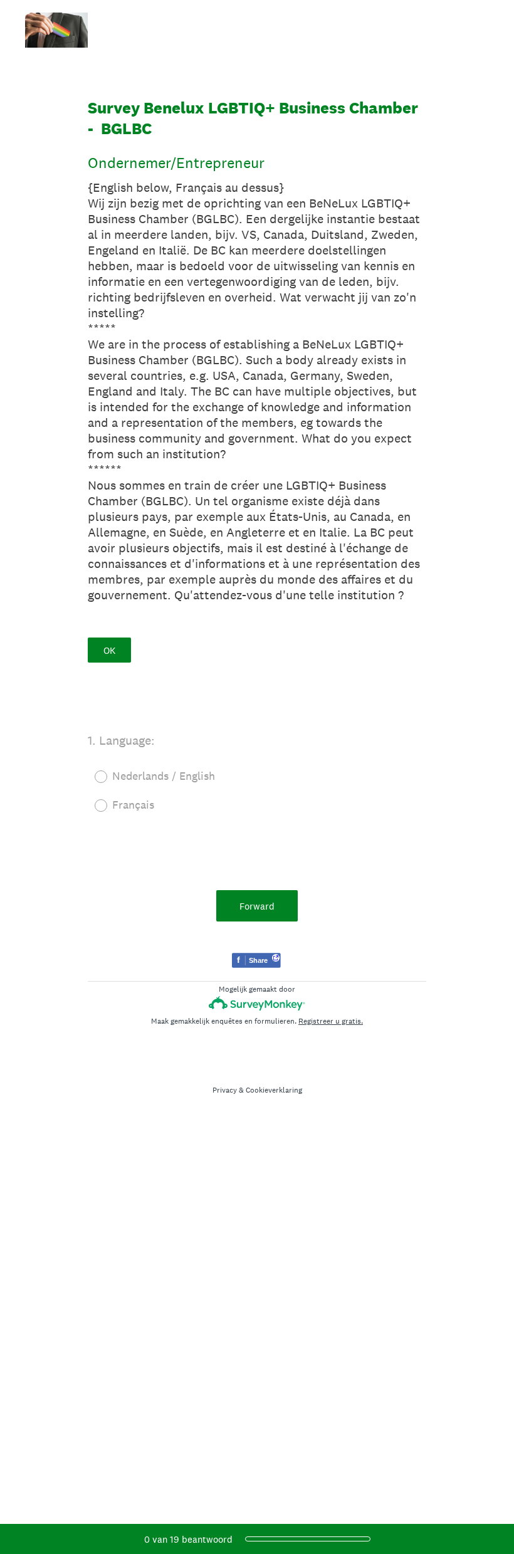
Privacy (224, 1090)
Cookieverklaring (274, 1090)
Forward (257, 906)
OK (109, 650)
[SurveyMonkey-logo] (257, 1003)
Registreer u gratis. (330, 1021)
